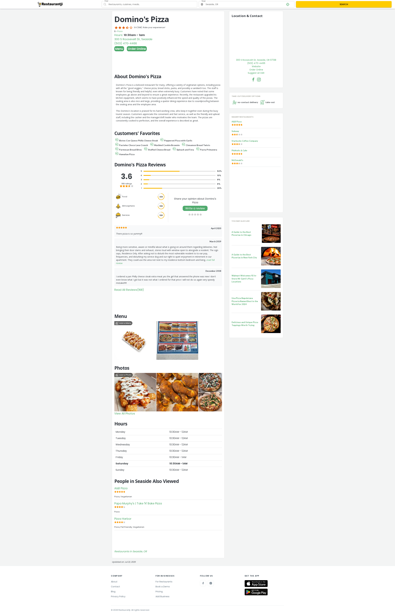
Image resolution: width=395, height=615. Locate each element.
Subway (235, 131)
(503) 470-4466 (125, 43)
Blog (113, 591)
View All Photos (124, 413)
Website (256, 66)
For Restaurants (164, 581)
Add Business (162, 596)
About (114, 581)
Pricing (159, 591)
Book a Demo (163, 586)
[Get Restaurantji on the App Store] (256, 583)
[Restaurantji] (50, 4)
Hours (118, 35)
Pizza (120, 31)
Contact (115, 586)
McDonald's (237, 160)
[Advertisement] (168, 60)
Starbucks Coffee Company (245, 141)
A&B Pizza (120, 488)
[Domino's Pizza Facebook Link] (253, 79)
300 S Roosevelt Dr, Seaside (133, 39)
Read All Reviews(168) (129, 290)
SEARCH (344, 4)
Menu (119, 49)
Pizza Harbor (122, 519)
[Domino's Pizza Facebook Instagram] (259, 79)
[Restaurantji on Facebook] (203, 583)
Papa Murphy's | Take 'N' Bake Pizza (138, 503)
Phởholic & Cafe (239, 150)
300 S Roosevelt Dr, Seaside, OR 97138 (256, 59)
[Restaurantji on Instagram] (211, 583)
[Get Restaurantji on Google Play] (256, 592)
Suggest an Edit (256, 72)
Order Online (137, 49)
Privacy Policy (118, 596)
